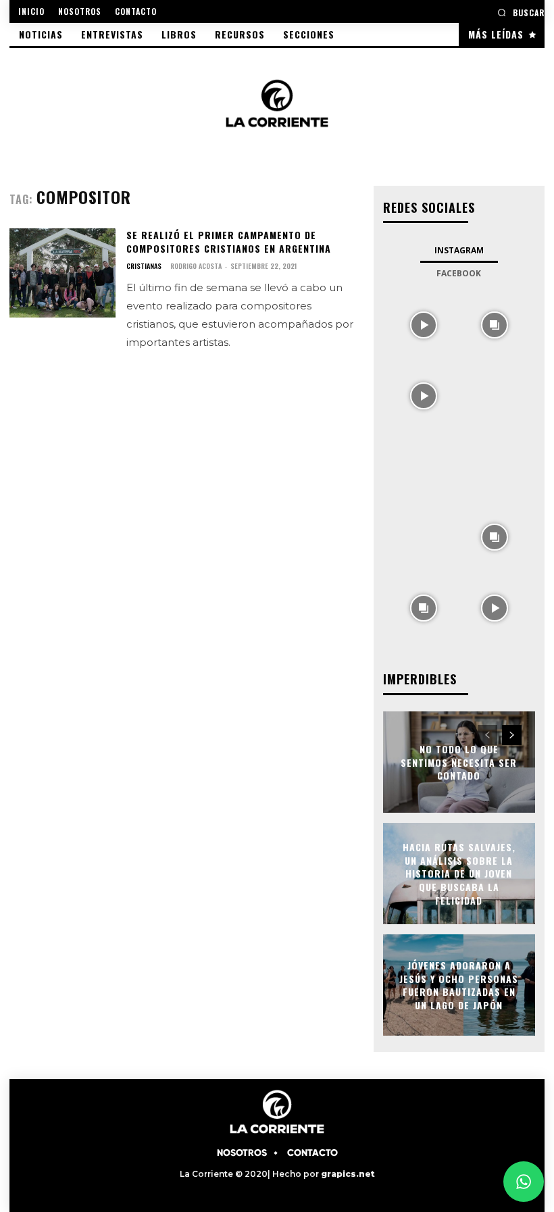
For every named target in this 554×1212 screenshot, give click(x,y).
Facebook (458, 273)
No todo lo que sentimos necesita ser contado (459, 762)
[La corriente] (276, 103)
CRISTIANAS (143, 266)
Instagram (459, 250)
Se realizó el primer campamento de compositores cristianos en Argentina (228, 241)
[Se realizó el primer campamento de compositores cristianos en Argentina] (62, 273)
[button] (521, 12)
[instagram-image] (424, 324)
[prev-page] (487, 735)
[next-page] (512, 735)
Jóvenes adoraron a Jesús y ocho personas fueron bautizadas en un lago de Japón (458, 985)
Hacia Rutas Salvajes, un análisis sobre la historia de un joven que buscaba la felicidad (459, 873)
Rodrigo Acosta (196, 266)
